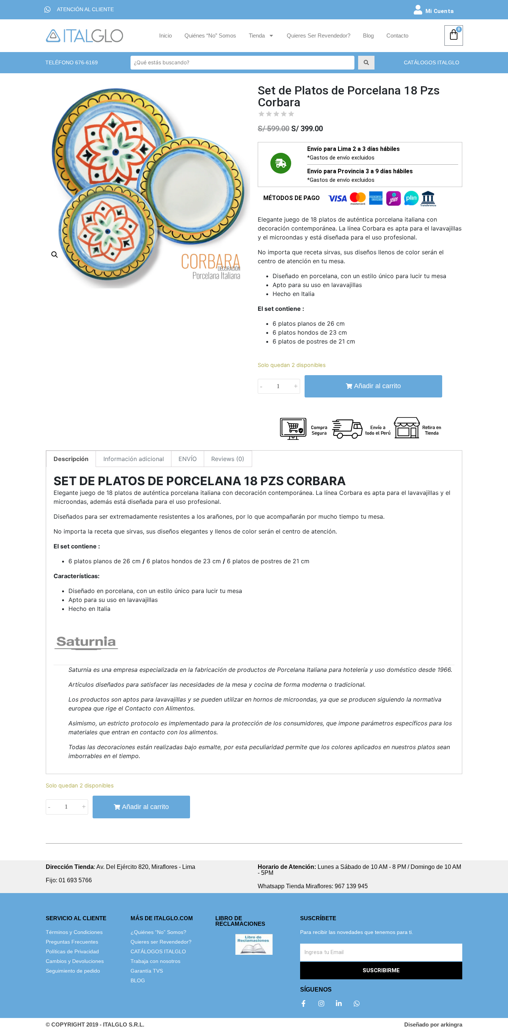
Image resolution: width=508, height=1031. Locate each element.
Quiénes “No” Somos (210, 35)
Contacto (397, 35)
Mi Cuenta (439, 11)
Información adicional (133, 459)
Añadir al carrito (377, 386)
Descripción (71, 459)
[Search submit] (366, 62)
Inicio (165, 35)
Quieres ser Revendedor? (318, 35)
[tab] (71, 459)
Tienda (257, 35)
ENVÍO (188, 459)
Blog (368, 35)
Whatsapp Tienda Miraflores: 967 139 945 (313, 886)
